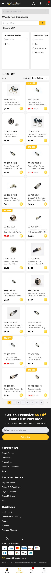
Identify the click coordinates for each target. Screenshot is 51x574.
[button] (33, 3)
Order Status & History (11, 517)
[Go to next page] (47, 402)
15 (41, 402)
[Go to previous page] (3, 402)
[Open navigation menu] (3, 3)
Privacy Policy (7, 462)
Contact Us (6, 457)
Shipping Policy (8, 483)
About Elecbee (8, 453)
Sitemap (5, 526)
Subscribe (25, 437)
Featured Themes (9, 530)
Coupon (5, 521)
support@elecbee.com (16, 558)
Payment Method (9, 491)
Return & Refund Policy (11, 487)
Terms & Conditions (10, 466)
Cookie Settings (42, 562)
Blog (4, 471)
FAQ (3, 500)
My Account (7, 512)
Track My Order (8, 496)
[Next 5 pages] (36, 402)
